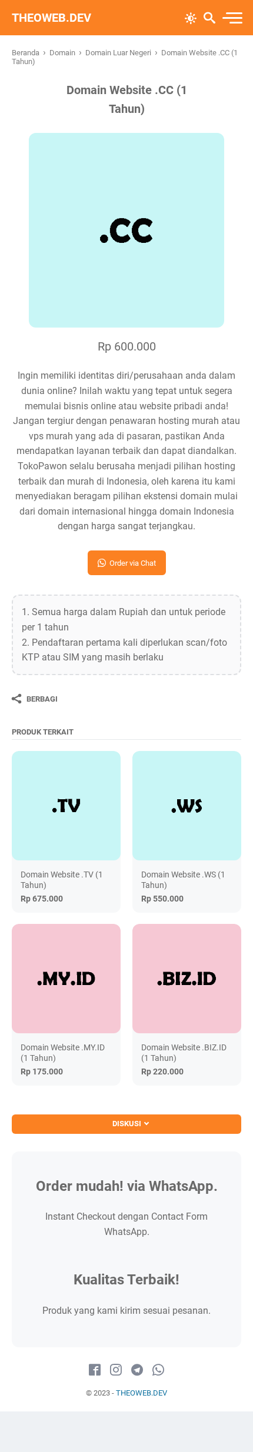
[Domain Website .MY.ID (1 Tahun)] (66, 978)
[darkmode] (191, 17)
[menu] (231, 18)
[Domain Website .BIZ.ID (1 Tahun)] (186, 978)
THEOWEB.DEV (51, 18)
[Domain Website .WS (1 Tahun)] (186, 805)
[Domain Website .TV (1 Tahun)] (66, 805)
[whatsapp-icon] (158, 1370)
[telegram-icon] (137, 1370)
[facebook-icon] (95, 1370)
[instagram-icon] (116, 1370)
